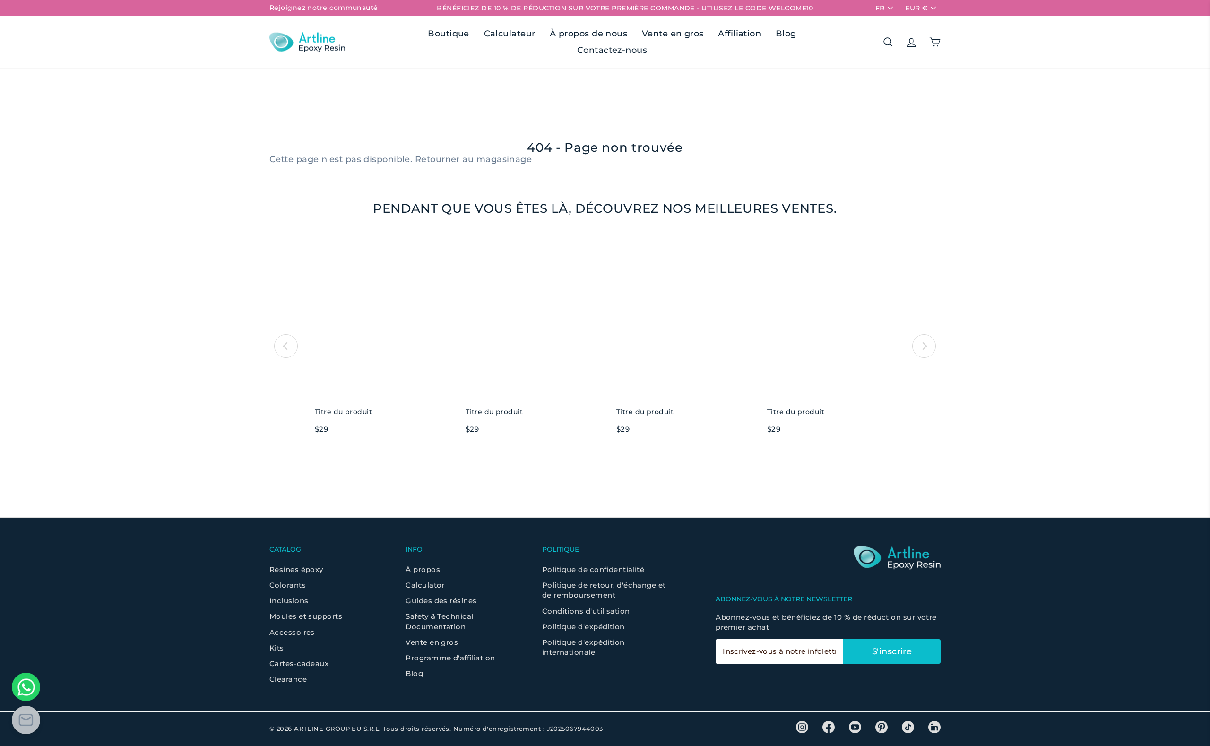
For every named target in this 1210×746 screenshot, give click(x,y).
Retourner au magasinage (473, 159)
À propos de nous (588, 33)
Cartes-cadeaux (298, 663)
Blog (786, 33)
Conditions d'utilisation (586, 611)
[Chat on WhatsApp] (26, 687)
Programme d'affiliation (450, 657)
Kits (276, 647)
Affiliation (739, 33)
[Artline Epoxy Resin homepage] (307, 42)
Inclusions (289, 600)
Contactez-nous (612, 50)
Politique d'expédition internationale (583, 647)
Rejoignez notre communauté (323, 7)
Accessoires (292, 632)
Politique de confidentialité (593, 569)
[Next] (924, 346)
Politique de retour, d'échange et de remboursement (604, 590)
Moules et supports (305, 616)
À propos (423, 569)
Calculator (425, 585)
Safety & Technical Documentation (439, 621)
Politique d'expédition (583, 626)
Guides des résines (441, 600)
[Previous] (286, 346)
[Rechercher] (888, 42)
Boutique (448, 33)
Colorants (287, 585)
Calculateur (510, 33)
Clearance (288, 679)
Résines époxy (296, 569)
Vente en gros (673, 33)
